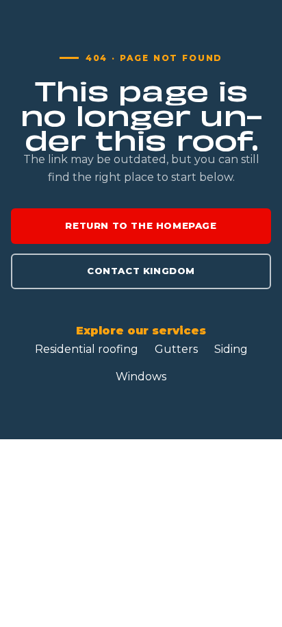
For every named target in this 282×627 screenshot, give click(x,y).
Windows (141, 376)
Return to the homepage (140, 225)
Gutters (176, 349)
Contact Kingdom (141, 270)
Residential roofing (86, 349)
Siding (231, 349)
